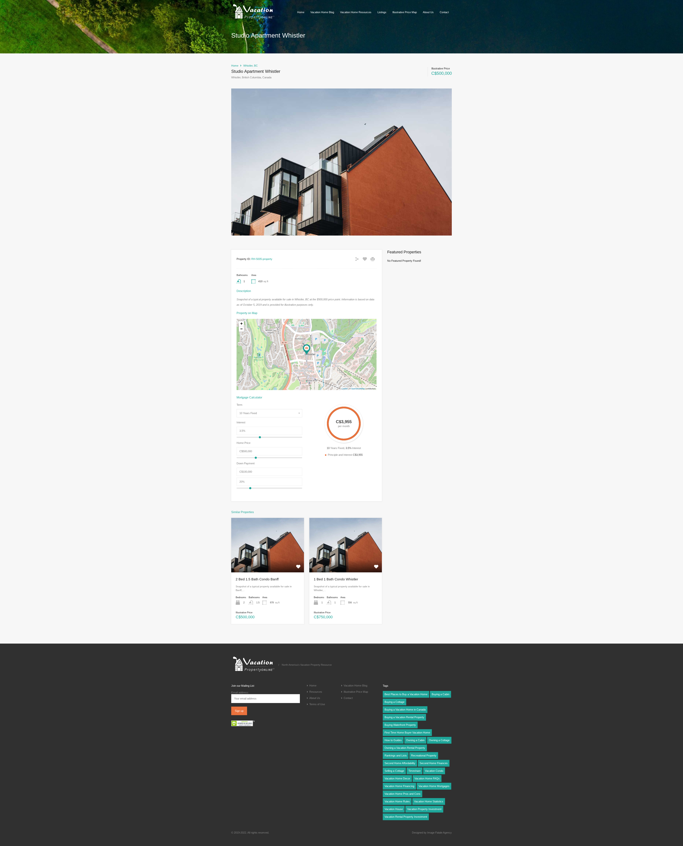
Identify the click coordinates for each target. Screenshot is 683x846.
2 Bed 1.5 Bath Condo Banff (257, 579)
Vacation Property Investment (424, 809)
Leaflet (345, 388)
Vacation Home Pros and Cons (402, 793)
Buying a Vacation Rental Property (404, 717)
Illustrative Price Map (404, 12)
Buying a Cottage (394, 701)
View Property (267, 561)
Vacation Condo (434, 770)
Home (300, 12)
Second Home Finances (434, 763)
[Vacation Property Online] (253, 19)
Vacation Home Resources (355, 12)
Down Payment (246, 463)
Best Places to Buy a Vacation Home (406, 694)
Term (239, 404)
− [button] (241, 329)
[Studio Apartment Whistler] (306, 349)
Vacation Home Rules (397, 801)
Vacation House (394, 809)
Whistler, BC (250, 65)
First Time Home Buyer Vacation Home (407, 732)
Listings (381, 12)
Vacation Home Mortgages (434, 786)
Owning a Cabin (415, 740)
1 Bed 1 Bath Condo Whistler (336, 579)
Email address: (240, 692)
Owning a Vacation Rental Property (405, 747)
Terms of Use (317, 704)
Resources (315, 691)
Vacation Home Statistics (428, 801)
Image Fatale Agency (439, 832)
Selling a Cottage (394, 770)
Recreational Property (423, 755)
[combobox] (269, 413)
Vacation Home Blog (322, 12)
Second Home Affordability (400, 763)
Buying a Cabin (440, 694)
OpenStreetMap (358, 388)
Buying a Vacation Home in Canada (405, 709)
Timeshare (414, 770)
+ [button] (241, 323)
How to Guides (393, 740)
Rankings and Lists (396, 755)
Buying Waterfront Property (400, 724)
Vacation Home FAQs (427, 778)
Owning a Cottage (439, 740)
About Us (428, 12)
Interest (241, 422)
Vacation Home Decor (397, 778)
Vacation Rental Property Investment (406, 816)
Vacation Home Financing (399, 786)
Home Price (243, 442)
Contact (444, 12)
